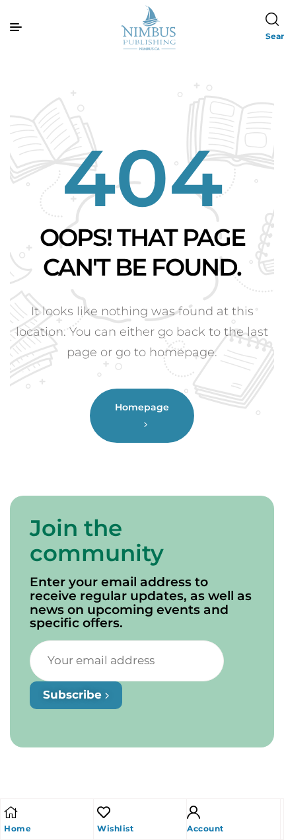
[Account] (193, 812)
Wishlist (115, 828)
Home (17, 828)
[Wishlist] (103, 812)
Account (205, 828)
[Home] (10, 812)
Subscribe (74, 694)
